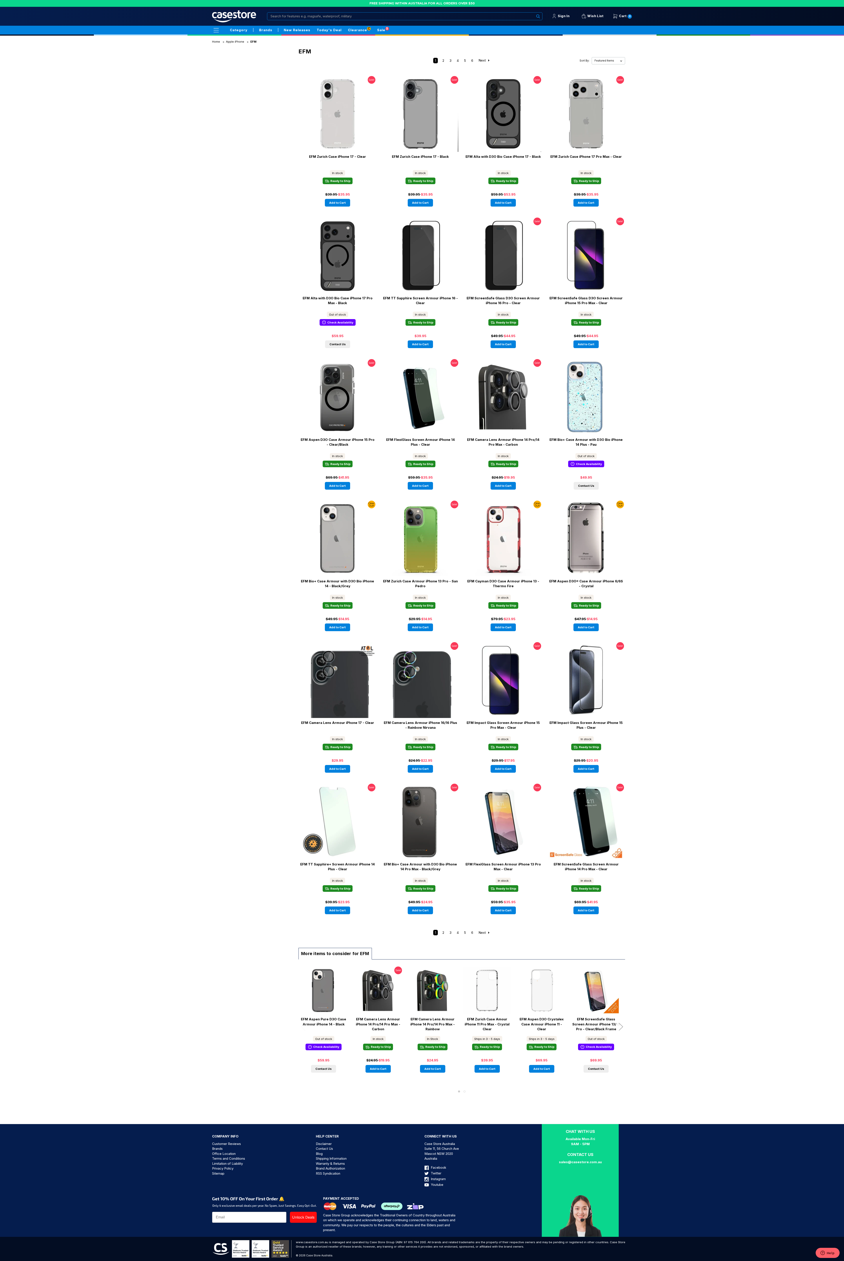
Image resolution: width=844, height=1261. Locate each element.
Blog (319, 1154)
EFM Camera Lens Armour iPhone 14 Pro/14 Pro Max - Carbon (503, 442)
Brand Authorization (330, 1168)
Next (482, 60)
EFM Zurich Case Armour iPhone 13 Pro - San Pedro (420, 583)
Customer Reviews (226, 1144)
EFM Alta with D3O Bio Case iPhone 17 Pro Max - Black (338, 300)
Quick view (324, 114)
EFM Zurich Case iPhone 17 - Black (420, 156)
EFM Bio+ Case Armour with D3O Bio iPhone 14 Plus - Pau (586, 442)
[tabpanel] (323, 1022)
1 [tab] (459, 1091)
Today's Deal (329, 30)
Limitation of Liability (227, 1163)
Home (216, 41)
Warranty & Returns (330, 1163)
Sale (381, 30)
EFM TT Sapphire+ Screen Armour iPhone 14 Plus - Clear (337, 866)
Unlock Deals (303, 1217)
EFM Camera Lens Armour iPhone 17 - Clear (337, 723)
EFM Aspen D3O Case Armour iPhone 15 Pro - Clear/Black (338, 442)
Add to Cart (337, 202)
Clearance (357, 30)
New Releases (297, 30)
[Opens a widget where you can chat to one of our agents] (827, 1253)
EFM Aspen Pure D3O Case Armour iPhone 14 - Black (323, 1021)
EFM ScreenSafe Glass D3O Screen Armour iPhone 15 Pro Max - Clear (586, 300)
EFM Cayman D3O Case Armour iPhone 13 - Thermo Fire (503, 583)
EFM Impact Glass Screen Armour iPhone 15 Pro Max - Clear (503, 725)
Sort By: (584, 60)
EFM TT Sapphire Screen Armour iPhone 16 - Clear (420, 300)
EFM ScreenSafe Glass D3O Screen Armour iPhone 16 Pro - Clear (503, 300)
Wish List (595, 16)
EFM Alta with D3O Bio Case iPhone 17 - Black (503, 156)
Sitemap (218, 1173)
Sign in (563, 16)
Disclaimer (324, 1144)
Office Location (224, 1154)
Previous (302, 1026)
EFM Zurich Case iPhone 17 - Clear (337, 156)
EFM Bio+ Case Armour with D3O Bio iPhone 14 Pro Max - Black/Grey (420, 866)
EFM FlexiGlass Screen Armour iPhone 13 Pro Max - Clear (503, 866)
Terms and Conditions (228, 1158)
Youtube (436, 1185)
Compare (349, 114)
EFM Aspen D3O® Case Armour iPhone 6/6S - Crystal (586, 583)
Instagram (438, 1179)
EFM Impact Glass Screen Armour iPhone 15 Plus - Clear (586, 725)
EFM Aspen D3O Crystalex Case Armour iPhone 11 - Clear (542, 1024)
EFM (253, 41)
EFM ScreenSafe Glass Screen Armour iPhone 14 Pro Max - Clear (586, 866)
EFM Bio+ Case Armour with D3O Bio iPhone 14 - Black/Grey (337, 583)
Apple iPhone (235, 41)
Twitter (435, 1173)
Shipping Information (331, 1158)
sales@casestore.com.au (580, 1162)
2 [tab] (465, 1091)
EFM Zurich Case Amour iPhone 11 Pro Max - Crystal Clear (487, 1024)
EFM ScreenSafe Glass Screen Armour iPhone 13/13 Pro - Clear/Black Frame (596, 1024)
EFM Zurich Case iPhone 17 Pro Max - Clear (586, 156)
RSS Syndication (328, 1173)
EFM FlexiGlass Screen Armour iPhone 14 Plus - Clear (420, 442)
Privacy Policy (222, 1168)
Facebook (438, 1167)
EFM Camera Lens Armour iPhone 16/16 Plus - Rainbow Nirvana (420, 725)
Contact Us (337, 344)
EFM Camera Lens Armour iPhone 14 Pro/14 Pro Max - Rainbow (432, 1024)
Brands (217, 1149)
